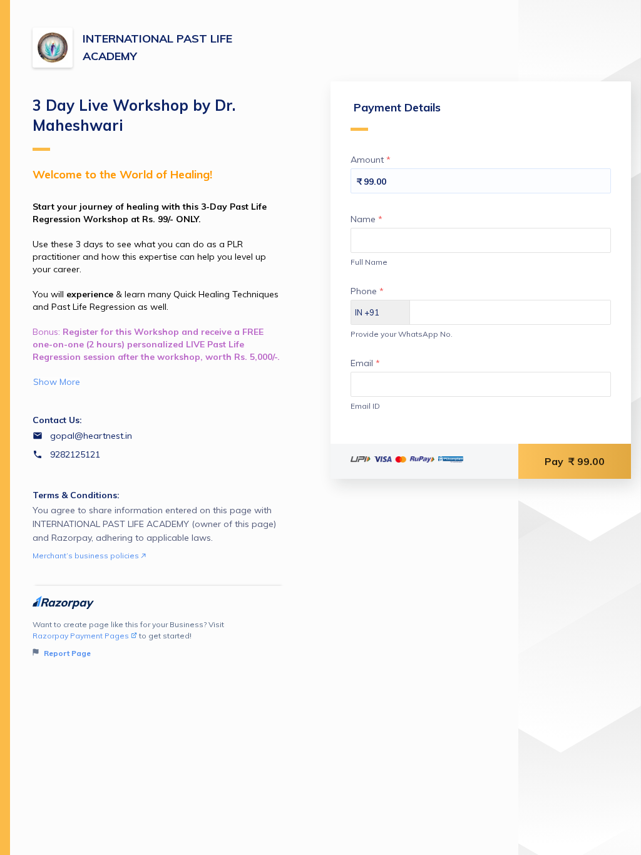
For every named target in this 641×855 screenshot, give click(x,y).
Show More (56, 381)
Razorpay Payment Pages (81, 635)
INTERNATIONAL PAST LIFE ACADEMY (157, 47)
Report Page (66, 653)
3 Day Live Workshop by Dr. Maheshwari (134, 115)
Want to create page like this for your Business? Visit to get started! (128, 639)
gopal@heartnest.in (91, 435)
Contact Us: (57, 420)
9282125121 (75, 454)
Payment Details (397, 107)
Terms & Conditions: (76, 495)
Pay (575, 461)
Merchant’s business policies (87, 555)
